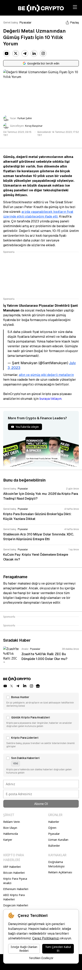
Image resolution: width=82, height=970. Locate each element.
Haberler (53, 822)
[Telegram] (24, 53)
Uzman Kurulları (58, 840)
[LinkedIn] (34, 53)
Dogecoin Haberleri (15, 905)
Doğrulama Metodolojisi (56, 864)
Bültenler (54, 845)
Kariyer (7, 840)
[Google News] (38, 686)
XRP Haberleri (12, 867)
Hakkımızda (10, 834)
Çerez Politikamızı (45, 938)
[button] (41, 701)
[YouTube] (6, 53)
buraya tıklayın (50, 399)
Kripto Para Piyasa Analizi (15, 881)
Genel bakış (10, 22)
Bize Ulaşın (10, 828)
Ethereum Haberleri (15, 889)
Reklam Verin (11, 822)
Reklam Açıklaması (60, 872)
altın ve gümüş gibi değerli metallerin (46, 375)
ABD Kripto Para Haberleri (14, 897)
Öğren (52, 828)
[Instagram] (43, 53)
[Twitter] (15, 53)
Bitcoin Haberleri (14, 873)
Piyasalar (25, 22)
